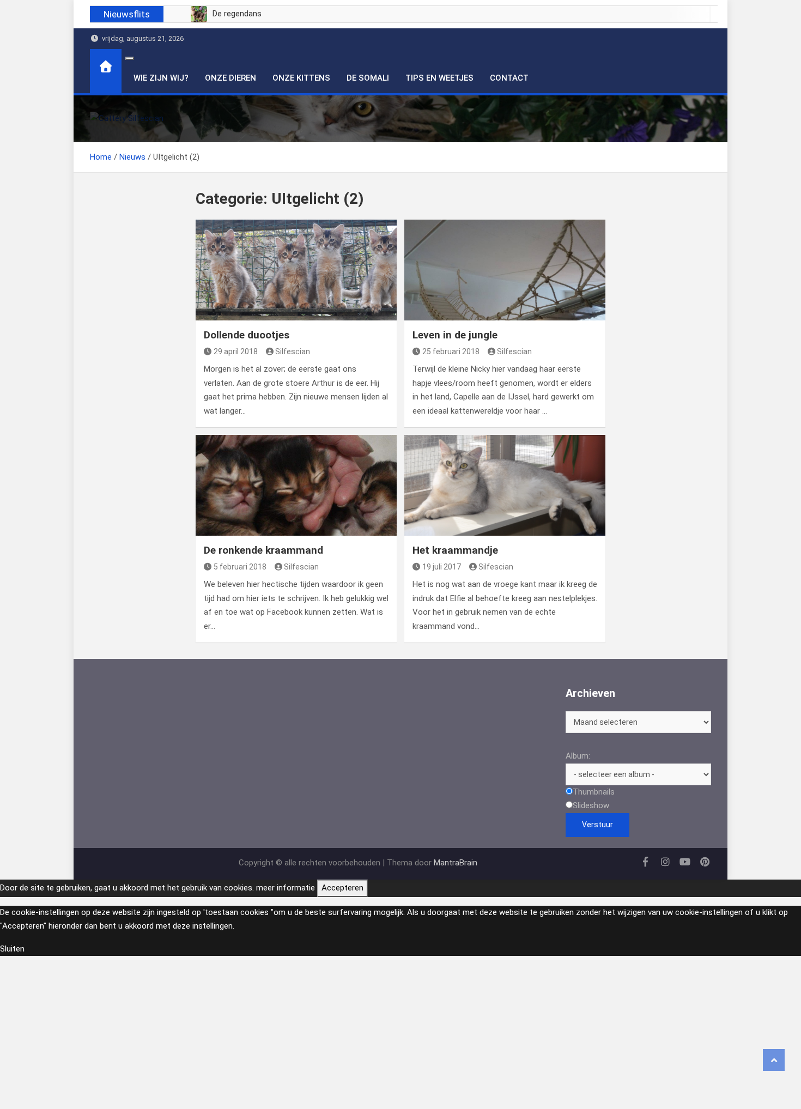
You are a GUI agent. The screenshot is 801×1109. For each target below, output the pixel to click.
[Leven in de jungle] (504, 270)
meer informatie (285, 888)
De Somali (368, 78)
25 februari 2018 (451, 351)
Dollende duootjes (246, 335)
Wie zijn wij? (161, 78)
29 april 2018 (236, 351)
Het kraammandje (455, 550)
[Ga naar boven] (774, 1060)
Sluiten (12, 949)
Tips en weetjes (439, 78)
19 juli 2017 (441, 566)
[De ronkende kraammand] (296, 485)
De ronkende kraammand (263, 550)
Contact (509, 78)
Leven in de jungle (454, 335)
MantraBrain (455, 863)
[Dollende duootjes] (296, 270)
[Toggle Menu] (129, 58)
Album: (578, 756)
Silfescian (292, 351)
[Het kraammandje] (504, 485)
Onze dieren (230, 78)
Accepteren (342, 888)
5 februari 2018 (240, 566)
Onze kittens (301, 78)
